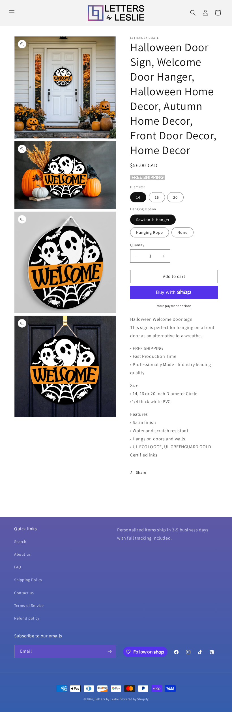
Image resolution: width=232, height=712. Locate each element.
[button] (12, 13)
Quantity (137, 245)
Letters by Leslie (107, 699)
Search (20, 541)
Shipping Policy (28, 579)
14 (138, 197)
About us (22, 554)
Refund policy (26, 618)
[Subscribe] (109, 651)
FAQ (17, 567)
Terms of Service (29, 605)
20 (175, 197)
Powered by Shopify (134, 699)
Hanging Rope (149, 232)
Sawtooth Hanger (153, 219)
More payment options (174, 306)
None (182, 232)
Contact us (24, 592)
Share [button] (141, 472)
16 (157, 197)
